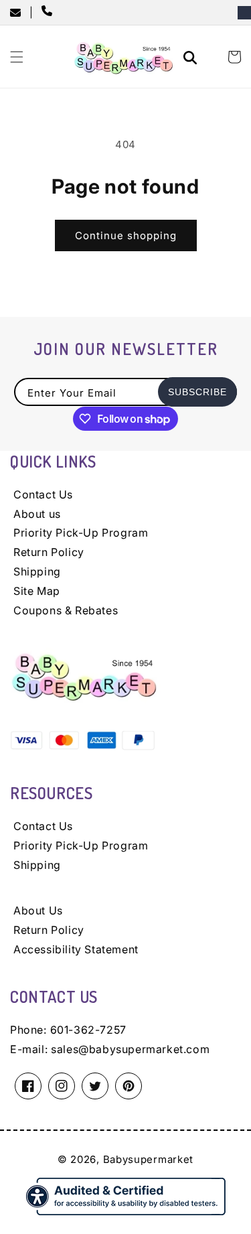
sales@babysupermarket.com (130, 1049)
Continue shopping (126, 235)
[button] (16, 57)
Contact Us (43, 494)
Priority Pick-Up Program (80, 532)
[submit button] (192, 59)
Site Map (36, 591)
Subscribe (197, 392)
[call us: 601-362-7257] (49, 12)
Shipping (37, 571)
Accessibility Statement (76, 949)
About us (37, 514)
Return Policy (48, 552)
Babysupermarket (148, 1159)
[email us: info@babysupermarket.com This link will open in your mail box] (19, 12)
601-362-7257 (88, 1029)
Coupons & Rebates (65, 610)
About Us (38, 910)
